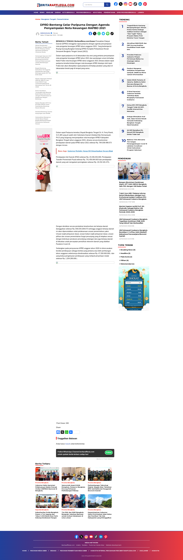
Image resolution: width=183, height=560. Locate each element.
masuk (67, 444)
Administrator (45, 33)
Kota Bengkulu (68, 12)
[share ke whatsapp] (99, 35)
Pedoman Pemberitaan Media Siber (73, 551)
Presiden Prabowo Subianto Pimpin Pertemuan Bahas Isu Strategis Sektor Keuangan (135, 59)
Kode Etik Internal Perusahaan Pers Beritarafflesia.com (113, 551)
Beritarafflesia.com (68, 545)
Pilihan (125, 260)
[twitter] (121, 5)
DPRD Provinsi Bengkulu (126, 12)
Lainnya (141, 12)
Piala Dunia (126, 257)
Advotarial (97, 12)
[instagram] (126, 5)
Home (36, 12)
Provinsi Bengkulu (83, 12)
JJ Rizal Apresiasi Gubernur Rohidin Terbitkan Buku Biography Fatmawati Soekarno (135, 95)
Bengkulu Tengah (48, 19)
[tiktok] (135, 5)
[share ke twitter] (95, 35)
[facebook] (116, 5)
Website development (113, 545)
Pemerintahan (109, 12)
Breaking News (128, 250)
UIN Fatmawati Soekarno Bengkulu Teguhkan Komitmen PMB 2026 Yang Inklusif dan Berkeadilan (133, 221)
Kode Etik (155, 551)
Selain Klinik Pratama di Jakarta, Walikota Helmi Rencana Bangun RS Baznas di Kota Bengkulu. (137, 83)
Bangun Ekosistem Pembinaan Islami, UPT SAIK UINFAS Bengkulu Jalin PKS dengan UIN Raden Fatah (133, 184)
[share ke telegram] (104, 35)
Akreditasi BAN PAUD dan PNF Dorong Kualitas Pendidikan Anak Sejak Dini (137, 46)
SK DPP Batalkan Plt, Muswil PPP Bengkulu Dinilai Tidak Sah (135, 132)
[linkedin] (140, 5)
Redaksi (84, 545)
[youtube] (131, 5)
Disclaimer (144, 551)
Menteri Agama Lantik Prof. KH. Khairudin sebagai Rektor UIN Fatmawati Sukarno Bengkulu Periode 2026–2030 (131, 209)
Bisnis (42, 12)
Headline (49, 12)
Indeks (78, 545)
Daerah (58, 12)
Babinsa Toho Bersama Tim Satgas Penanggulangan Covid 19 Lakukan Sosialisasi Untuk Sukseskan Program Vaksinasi (137, 145)
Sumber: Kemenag (134, 309)
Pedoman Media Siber (96, 545)
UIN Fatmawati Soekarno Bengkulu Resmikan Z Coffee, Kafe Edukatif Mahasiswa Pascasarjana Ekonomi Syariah (133, 233)
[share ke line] (108, 35)
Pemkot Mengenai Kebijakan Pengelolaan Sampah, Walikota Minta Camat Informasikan (136, 71)
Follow (108, 452)
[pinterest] (145, 5)
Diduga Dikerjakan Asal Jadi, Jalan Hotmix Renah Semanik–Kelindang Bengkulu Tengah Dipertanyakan (136, 121)
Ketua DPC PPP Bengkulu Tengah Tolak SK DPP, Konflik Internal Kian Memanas (137, 108)
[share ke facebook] (91, 35)
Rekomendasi (127, 264)
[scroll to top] (175, 557)
